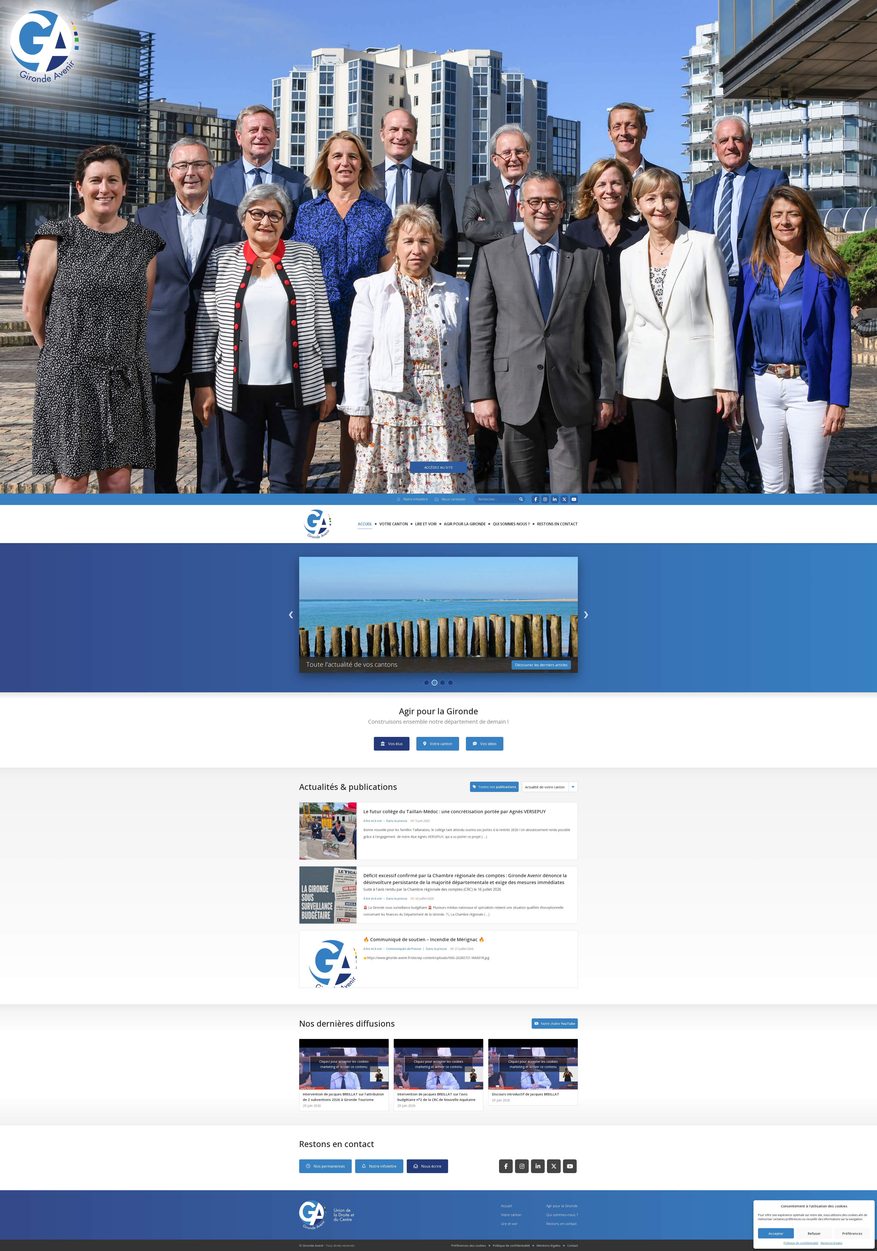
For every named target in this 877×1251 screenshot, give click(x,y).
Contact (572, 1245)
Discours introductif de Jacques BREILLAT (525, 1094)
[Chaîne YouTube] (574, 499)
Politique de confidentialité (801, 1243)
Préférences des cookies (468, 1245)
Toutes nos (497, 787)
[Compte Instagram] (545, 499)
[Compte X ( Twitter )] (564, 499)
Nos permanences (329, 1166)
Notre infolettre (382, 1166)
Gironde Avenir (313, 1245)
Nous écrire (431, 1166)
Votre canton (393, 523)
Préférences (852, 1233)
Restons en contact (557, 523)
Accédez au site (438, 467)
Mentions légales (831, 1243)
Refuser (814, 1233)
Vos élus (395, 743)
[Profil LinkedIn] (555, 499)
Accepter (776, 1233)
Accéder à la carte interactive (543, 664)
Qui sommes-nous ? (511, 523)
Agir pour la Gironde (465, 523)
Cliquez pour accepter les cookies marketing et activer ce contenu (344, 1064)
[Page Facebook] (535, 499)
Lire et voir (426, 523)
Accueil (365, 523)
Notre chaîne (558, 1023)
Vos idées (488, 743)
